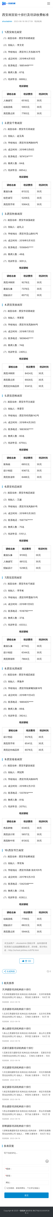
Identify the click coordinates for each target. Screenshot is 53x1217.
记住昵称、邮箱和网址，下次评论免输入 (23, 1188)
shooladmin (7, 21)
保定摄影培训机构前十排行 (16, 1087)
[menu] (49, 3)
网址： (9, 1182)
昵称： (8, 1169)
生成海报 (10, 971)
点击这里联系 (19, 946)
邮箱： (8, 1175)
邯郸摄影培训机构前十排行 (16, 1126)
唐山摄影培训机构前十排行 (16, 1028)
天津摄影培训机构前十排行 (16, 989)
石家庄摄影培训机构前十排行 (17, 1048)
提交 (27, 1195)
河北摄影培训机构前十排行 (16, 1067)
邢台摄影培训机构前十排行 (16, 1106)
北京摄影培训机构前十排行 (16, 1009)
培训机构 (38, 21)
